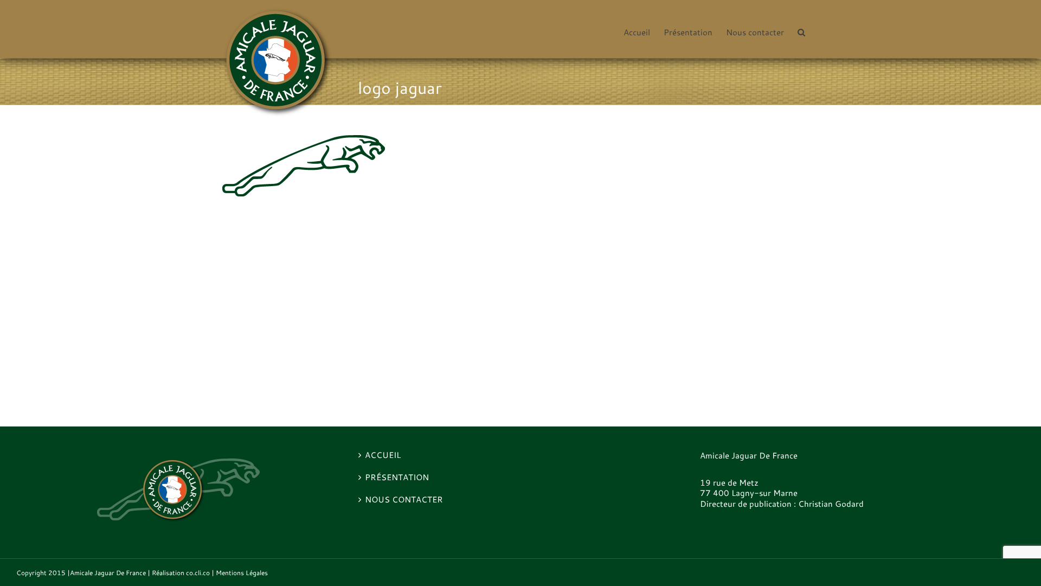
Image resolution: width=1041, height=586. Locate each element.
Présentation (397, 477)
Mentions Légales (242, 572)
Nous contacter (404, 499)
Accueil (383, 455)
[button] (801, 31)
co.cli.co (198, 572)
